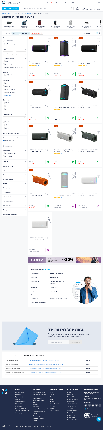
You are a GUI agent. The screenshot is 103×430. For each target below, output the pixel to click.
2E (6, 83)
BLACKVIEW (9, 89)
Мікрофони (34, 277)
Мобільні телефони (56, 273)
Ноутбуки (70, 408)
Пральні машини (72, 403)
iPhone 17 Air (71, 415)
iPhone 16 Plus (71, 394)
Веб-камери (35, 281)
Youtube (85, 405)
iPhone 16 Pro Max (72, 399)
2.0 (6, 106)
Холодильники (71, 406)
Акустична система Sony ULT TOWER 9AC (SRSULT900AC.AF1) (46, 364)
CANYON (8, 92)
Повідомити (73, 206)
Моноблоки (54, 295)
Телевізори (70, 401)
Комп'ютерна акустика (38, 302)
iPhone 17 (70, 413)
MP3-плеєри (54, 277)
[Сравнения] (49, 45)
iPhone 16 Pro (71, 397)
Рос (100, 2)
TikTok (99, 405)
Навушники (34, 291)
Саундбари (34, 298)
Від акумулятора (10, 153)
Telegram (96, 405)
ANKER (7, 86)
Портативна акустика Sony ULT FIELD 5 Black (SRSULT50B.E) (45, 368)
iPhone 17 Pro (71, 417)
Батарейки (34, 287)
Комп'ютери (54, 291)
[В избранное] (49, 41)
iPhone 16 (70, 392)
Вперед (101, 24)
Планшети (34, 295)
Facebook (89, 405)
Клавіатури (53, 287)
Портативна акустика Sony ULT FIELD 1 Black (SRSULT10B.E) (45, 360)
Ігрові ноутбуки (72, 410)
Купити (48, 74)
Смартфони (35, 273)
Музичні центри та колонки (59, 298)
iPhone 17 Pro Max (72, 420)
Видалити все (36, 33)
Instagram (92, 405)
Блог (48, 2)
